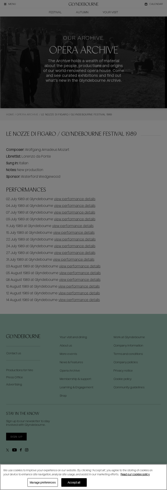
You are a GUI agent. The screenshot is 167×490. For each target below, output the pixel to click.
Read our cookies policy (135, 474)
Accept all (74, 482)
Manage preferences (42, 482)
